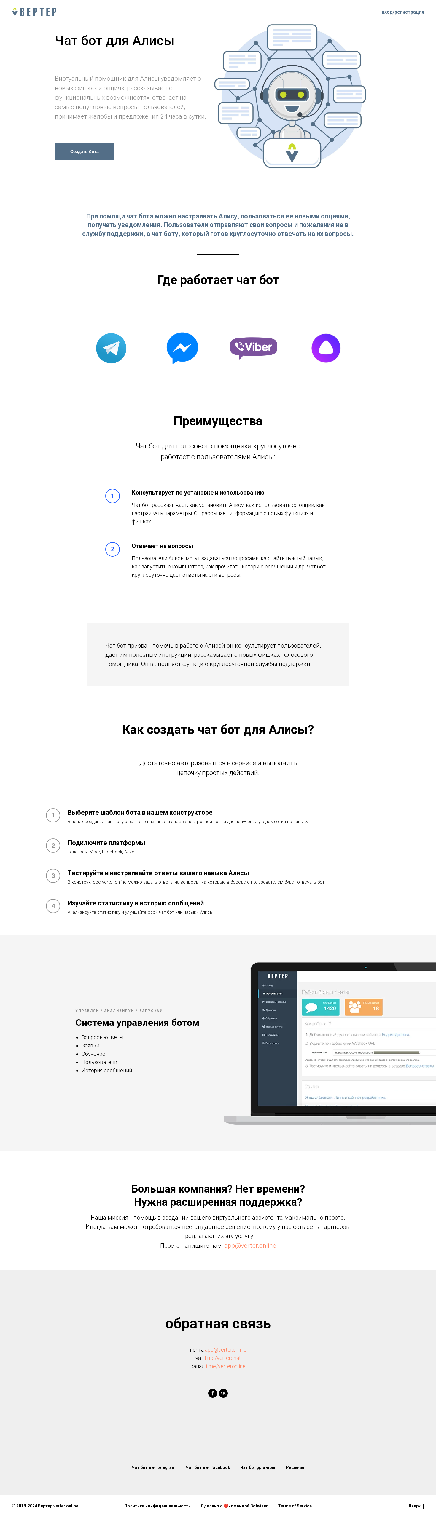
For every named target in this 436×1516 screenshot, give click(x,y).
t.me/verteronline (226, 1366)
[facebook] (212, 1393)
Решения (295, 1467)
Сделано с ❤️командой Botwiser (234, 1506)
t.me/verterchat (223, 1358)
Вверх (415, 1506)
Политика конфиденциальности (157, 1506)
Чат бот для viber (258, 1467)
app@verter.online (250, 1245)
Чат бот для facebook (208, 1467)
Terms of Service (295, 1506)
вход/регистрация (403, 12)
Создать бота (84, 151)
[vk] (223, 1393)
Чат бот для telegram (154, 1467)
